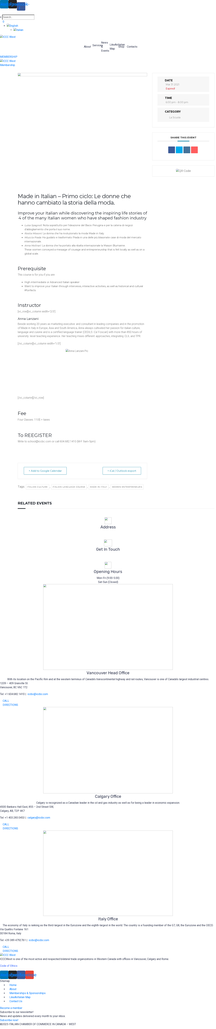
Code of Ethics (8, 965)
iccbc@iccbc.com (108, 555)
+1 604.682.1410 (108, 559)
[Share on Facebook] (171, 149)
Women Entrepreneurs (127, 487)
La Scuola (174, 117)
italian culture (37, 487)
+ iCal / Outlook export (121, 470)
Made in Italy (98, 487)
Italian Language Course (69, 487)
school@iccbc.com (39, 441)
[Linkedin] (186, 149)
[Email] (194, 149)
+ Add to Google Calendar (45, 470)
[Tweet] (179, 149)
